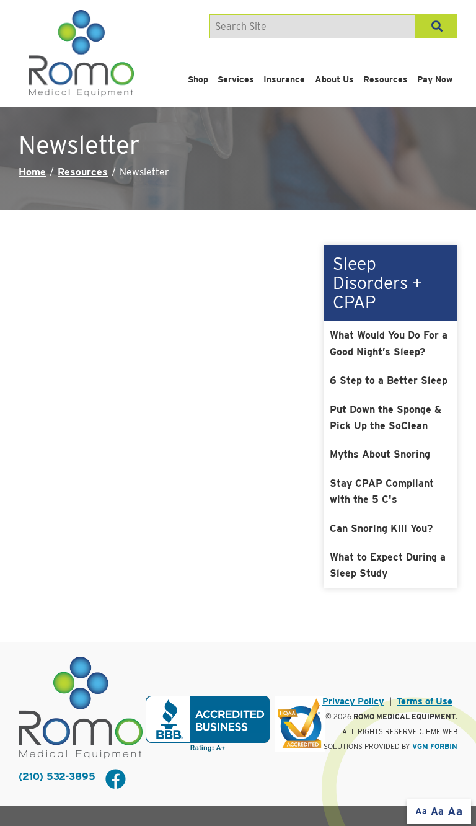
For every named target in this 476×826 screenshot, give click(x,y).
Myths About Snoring (380, 454)
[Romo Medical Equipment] (81, 53)
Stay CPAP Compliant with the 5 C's (382, 491)
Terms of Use (424, 701)
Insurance (284, 79)
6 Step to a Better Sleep (388, 380)
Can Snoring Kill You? (381, 529)
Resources (385, 79)
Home (32, 172)
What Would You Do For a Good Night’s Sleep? (388, 343)
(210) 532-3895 (57, 777)
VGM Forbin (434, 746)
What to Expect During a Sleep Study (388, 565)
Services (236, 79)
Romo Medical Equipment (404, 717)
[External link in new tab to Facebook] (115, 780)
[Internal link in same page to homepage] (81, 708)
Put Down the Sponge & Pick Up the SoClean (385, 418)
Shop (198, 79)
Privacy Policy (353, 701)
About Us (334, 79)
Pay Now (434, 79)
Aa (421, 811)
